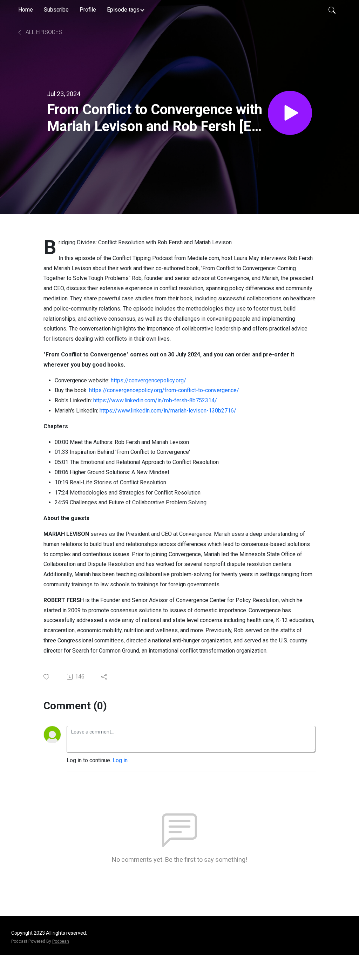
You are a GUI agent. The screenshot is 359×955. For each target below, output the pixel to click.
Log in (120, 760)
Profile (88, 9)
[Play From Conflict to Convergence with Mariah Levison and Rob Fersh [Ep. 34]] (290, 113)
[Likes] (47, 677)
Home (25, 9)
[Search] (332, 10)
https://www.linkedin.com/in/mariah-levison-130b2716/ (168, 410)
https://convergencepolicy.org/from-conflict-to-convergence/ (164, 390)
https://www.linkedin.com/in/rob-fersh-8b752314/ (155, 400)
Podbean (60, 941)
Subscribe (56, 9)
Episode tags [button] (123, 9)
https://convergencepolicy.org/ (148, 380)
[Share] (105, 676)
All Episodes (43, 32)
